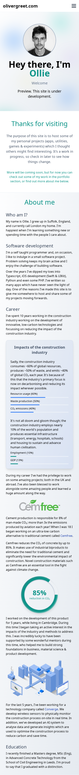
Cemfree (66, 536)
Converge (51, 709)
